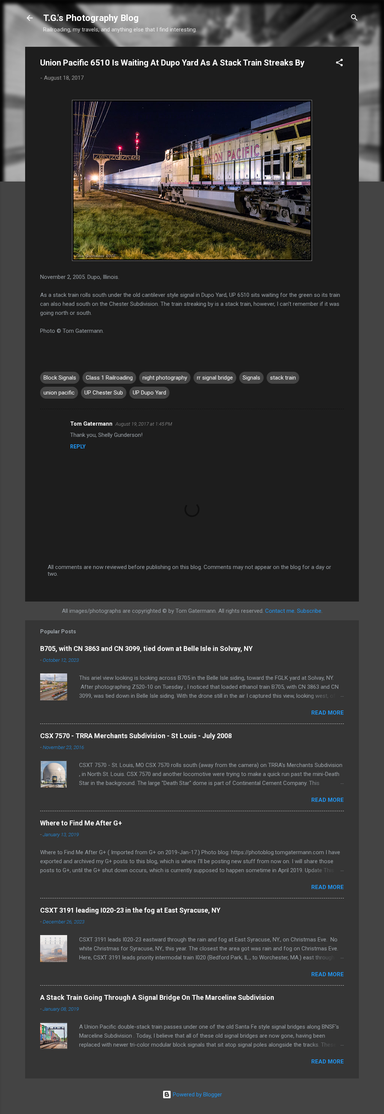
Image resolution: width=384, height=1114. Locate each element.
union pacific (59, 392)
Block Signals (60, 377)
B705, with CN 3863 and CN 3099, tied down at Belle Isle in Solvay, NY (146, 648)
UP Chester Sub (103, 392)
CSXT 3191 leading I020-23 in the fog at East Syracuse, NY (130, 910)
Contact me (279, 611)
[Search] (354, 18)
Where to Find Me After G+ (81, 823)
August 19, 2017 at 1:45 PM (144, 424)
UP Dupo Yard (149, 392)
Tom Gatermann (91, 423)
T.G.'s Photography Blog (91, 18)
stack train (283, 377)
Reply (78, 447)
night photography (164, 377)
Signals (251, 377)
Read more (327, 712)
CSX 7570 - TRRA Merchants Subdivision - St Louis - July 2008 (136, 736)
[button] (339, 64)
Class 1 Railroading (109, 377)
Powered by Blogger (196, 1094)
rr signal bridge (215, 377)
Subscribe (309, 611)
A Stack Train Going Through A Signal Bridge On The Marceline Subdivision (157, 997)
